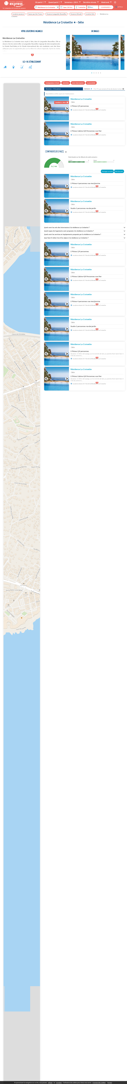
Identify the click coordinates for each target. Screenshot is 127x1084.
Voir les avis (119, 171)
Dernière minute (89, 2)
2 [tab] (94, 73)
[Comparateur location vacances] (14, 3)
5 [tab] (100, 73)
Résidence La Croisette (81, 99)
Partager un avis (107, 171)
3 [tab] (96, 73)
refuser (50, 1082)
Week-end (105, 2)
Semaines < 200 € (71, 2)
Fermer (109, 1082)
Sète (73, 102)
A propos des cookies (99, 1082)
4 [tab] (98, 73)
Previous (68, 51)
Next (121, 51)
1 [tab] (91, 73)
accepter (59, 1082)
